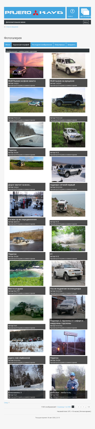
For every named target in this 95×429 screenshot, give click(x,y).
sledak (16, 152)
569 (89, 407)
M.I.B (57, 152)
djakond (16, 222)
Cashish (58, 83)
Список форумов (12, 27)
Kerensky (59, 187)
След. (6, 403)
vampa (16, 83)
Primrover (17, 118)
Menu (86, 22)
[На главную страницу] (34, 11)
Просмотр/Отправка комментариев (21, 85)
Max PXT (17, 291)
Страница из (63, 407)
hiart (15, 326)
